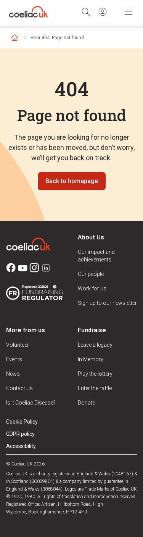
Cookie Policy (22, 422)
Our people (91, 274)
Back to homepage (71, 181)
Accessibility (21, 446)
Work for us (92, 288)
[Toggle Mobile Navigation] (128, 11)
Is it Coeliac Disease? (31, 403)
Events (14, 359)
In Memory (90, 359)
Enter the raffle (95, 388)
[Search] (85, 11)
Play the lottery (95, 374)
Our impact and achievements (96, 256)
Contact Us (19, 388)
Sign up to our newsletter (107, 303)
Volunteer (17, 345)
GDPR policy (20, 434)
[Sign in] (102, 11)
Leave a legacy (95, 345)
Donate (86, 403)
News (13, 374)
